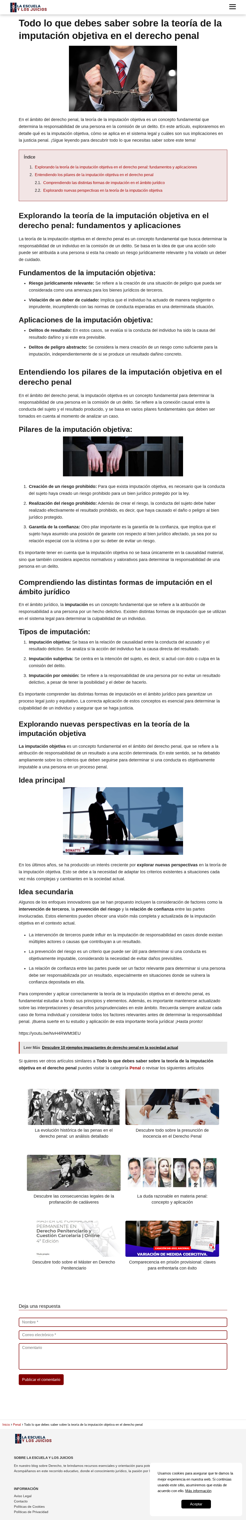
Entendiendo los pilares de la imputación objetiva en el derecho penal (94, 175)
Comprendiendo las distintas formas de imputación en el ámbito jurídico (104, 183)
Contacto (21, 1501)
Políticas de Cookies (29, 1506)
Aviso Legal (22, 1496)
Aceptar (196, 1504)
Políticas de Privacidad (31, 1512)
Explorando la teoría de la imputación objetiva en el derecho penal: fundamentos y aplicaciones (116, 167)
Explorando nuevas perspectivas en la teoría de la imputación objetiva (102, 190)
